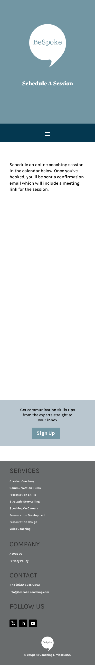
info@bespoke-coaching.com (29, 592)
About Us (16, 553)
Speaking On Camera (24, 508)
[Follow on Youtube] (33, 623)
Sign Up (46, 433)
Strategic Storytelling (25, 501)
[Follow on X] (13, 623)
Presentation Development (28, 515)
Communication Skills (25, 488)
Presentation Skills (23, 494)
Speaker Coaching (22, 481)
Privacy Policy (19, 561)
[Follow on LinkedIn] (23, 623)
